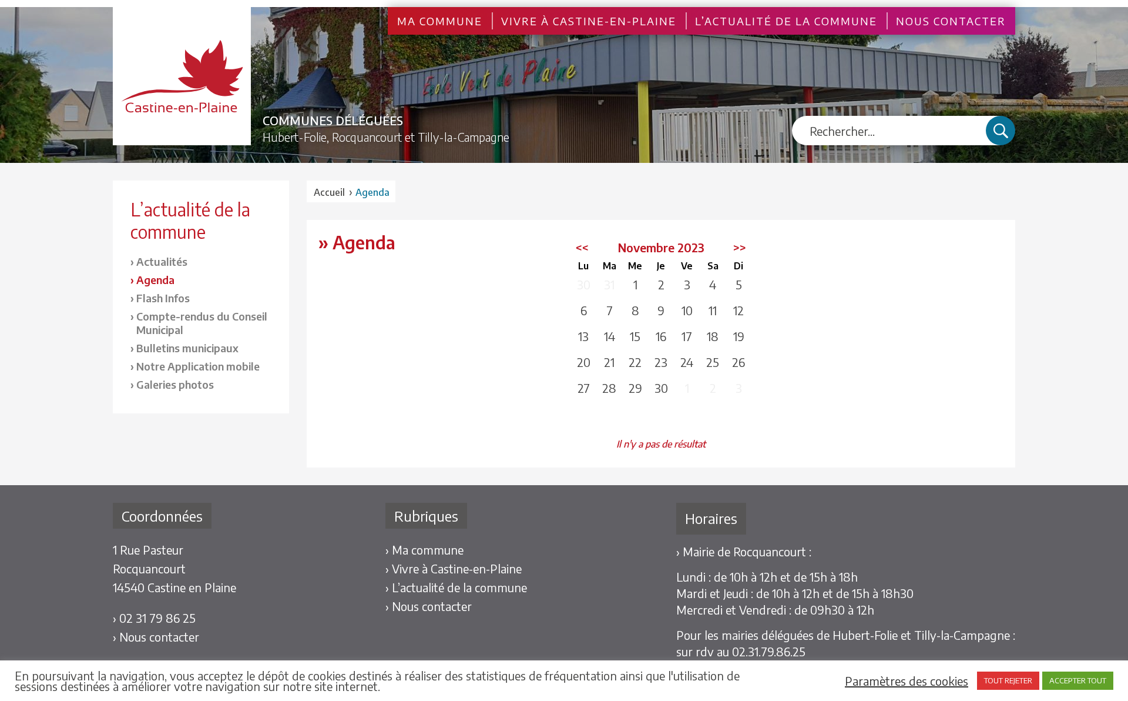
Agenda (155, 279)
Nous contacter (951, 21)
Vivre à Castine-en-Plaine (588, 21)
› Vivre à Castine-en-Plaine (453, 568)
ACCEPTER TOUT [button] (1077, 680)
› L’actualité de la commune (456, 587)
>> (739, 247)
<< (582, 247)
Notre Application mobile (198, 366)
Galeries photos (175, 384)
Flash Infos (163, 298)
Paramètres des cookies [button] (906, 681)
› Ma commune (424, 549)
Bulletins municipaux (187, 348)
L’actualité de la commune (786, 21)
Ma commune (439, 21)
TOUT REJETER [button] (1008, 680)
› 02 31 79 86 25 (154, 617)
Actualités (161, 261)
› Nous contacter (156, 636)
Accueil (329, 192)
